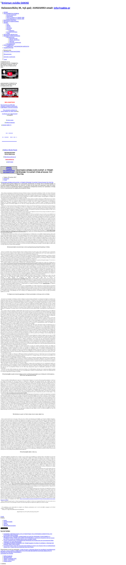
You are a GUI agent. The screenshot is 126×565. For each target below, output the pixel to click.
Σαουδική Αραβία (8, 521)
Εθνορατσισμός (8, 54)
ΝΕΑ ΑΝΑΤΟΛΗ (8, 557)
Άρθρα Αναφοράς (8, 556)
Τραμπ (5, 523)
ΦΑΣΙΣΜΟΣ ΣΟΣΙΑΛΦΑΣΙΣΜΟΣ (12, 51)
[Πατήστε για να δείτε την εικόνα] (27, 182)
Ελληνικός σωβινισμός (9, 56)
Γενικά (5, 59)
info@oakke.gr (62, 8)
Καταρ (5, 520)
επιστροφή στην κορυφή (7, 553)
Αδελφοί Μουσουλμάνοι (10, 525)
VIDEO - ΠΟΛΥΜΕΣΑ (9, 560)
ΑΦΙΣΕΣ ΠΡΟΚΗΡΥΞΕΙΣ (10, 558)
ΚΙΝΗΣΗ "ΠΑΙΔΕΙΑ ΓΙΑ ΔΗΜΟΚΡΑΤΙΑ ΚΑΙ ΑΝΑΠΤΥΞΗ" (9, 170)
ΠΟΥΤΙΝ (6, 524)
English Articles (8, 561)
